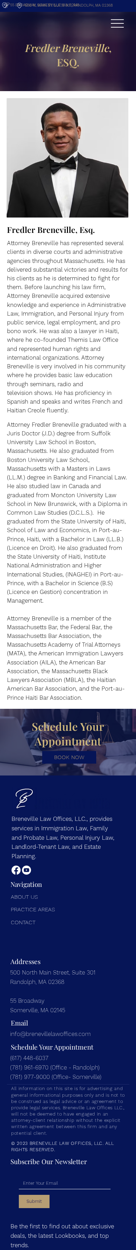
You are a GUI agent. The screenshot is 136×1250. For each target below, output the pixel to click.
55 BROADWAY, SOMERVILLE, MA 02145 (44, 5)
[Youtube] (26, 870)
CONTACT (23, 922)
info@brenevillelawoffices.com (50, 1033)
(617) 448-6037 (30, 1057)
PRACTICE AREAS (33, 909)
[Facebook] (16, 870)
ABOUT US (24, 897)
